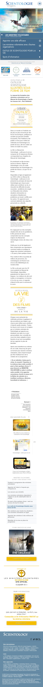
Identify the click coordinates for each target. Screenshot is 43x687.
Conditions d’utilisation (7, 676)
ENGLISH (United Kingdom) (24, 646)
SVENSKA (21, 649)
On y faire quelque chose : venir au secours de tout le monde (20, 502)
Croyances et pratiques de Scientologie (21, 655)
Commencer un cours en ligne (24, 665)
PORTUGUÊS (33, 650)
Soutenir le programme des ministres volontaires (19, 483)
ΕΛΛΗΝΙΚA (20, 650)
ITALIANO (26, 650)
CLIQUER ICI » (21, 585)
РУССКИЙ (21, 648)
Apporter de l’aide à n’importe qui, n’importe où (18, 488)
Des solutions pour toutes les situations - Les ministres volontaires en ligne (20, 511)
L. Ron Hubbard (7, 655)
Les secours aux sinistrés (16, 492)
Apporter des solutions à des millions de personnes (20, 516)
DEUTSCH (5, 649)
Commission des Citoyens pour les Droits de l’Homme (23, 670)
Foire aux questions (25, 657)
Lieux (27, 658)
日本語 (16, 648)
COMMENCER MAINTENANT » (21, 559)
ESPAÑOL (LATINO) (30, 649)
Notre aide (5, 75)
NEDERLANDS (34, 648)
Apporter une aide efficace (14, 40)
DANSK (34, 646)
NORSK (16, 649)
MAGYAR (11, 649)
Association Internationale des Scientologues (28, 666)
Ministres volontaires (14, 657)
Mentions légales (18, 676)
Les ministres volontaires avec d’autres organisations (19, 45)
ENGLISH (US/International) (10, 646)
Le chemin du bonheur (16, 75)
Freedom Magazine (8, 667)
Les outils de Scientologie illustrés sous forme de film (20, 506)
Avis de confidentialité (18, 675)
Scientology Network (25, 663)
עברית (11, 648)
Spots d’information (11, 56)
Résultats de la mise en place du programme (18, 521)
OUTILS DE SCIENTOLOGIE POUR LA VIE (19, 51)
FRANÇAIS (6, 648)
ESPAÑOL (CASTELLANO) (9, 650)
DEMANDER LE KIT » (21, 623)
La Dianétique (15, 663)
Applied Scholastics (26, 74)
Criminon (37, 74)
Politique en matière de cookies (32, 675)
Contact (24, 658)
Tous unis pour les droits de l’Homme (17, 669)
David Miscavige (12, 665)
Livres (32, 657)
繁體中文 (27, 648)
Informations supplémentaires (13, 658)
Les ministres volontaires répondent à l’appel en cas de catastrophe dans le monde (19, 496)
